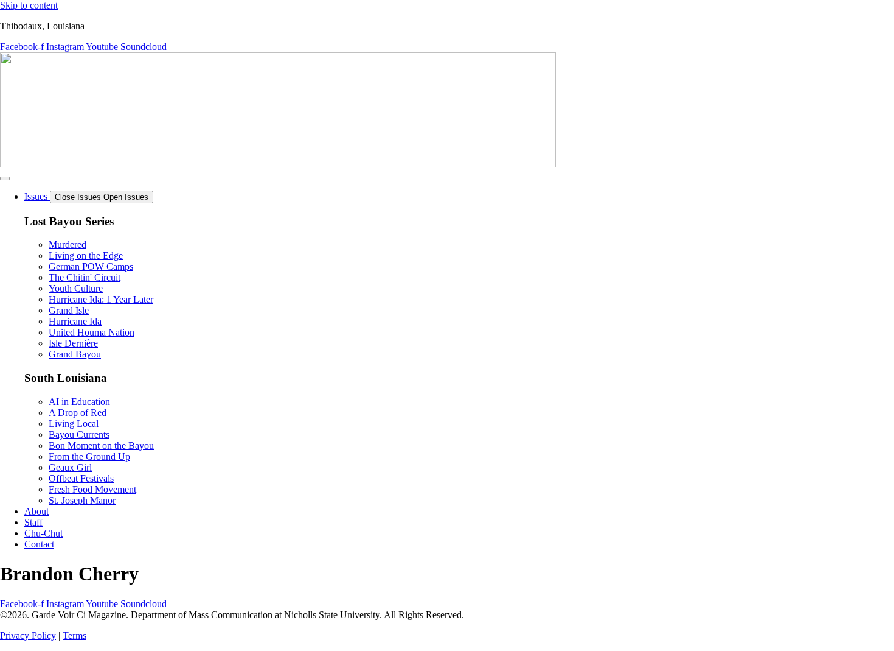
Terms (74, 635)
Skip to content (29, 5)
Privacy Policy (28, 635)
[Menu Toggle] (5, 178)
